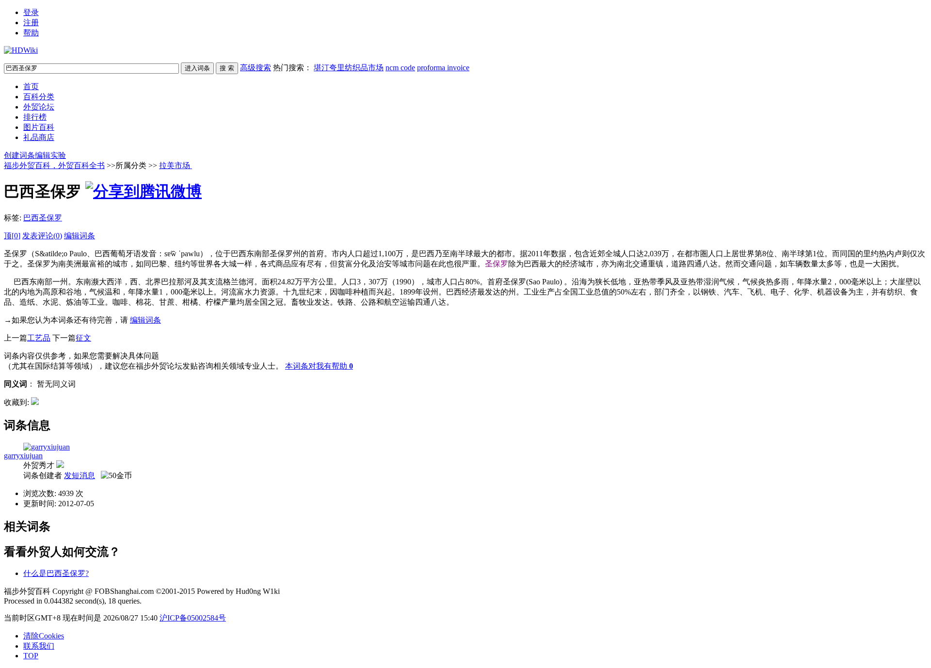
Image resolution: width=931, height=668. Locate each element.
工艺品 (38, 338)
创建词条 (19, 155)
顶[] (12, 236)
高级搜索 (255, 67)
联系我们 (38, 646)
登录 (31, 12)
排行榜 (35, 117)
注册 (31, 22)
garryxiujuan (23, 455)
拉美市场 (175, 165)
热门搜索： (371, 67)
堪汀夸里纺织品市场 (349, 67)
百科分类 (38, 97)
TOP (30, 656)
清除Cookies (43, 636)
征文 (83, 338)
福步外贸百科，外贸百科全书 (54, 165)
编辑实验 (50, 155)
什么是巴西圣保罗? (56, 573)
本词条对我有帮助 (316, 366)
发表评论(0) (42, 236)
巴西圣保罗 (42, 218)
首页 (31, 86)
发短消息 (79, 475)
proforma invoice (443, 67)
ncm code (400, 67)
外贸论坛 (38, 107)
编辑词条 (79, 236)
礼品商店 (38, 137)
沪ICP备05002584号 (193, 618)
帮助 (31, 33)
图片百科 (38, 127)
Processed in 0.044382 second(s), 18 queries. (73, 601)
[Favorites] (35, 402)
